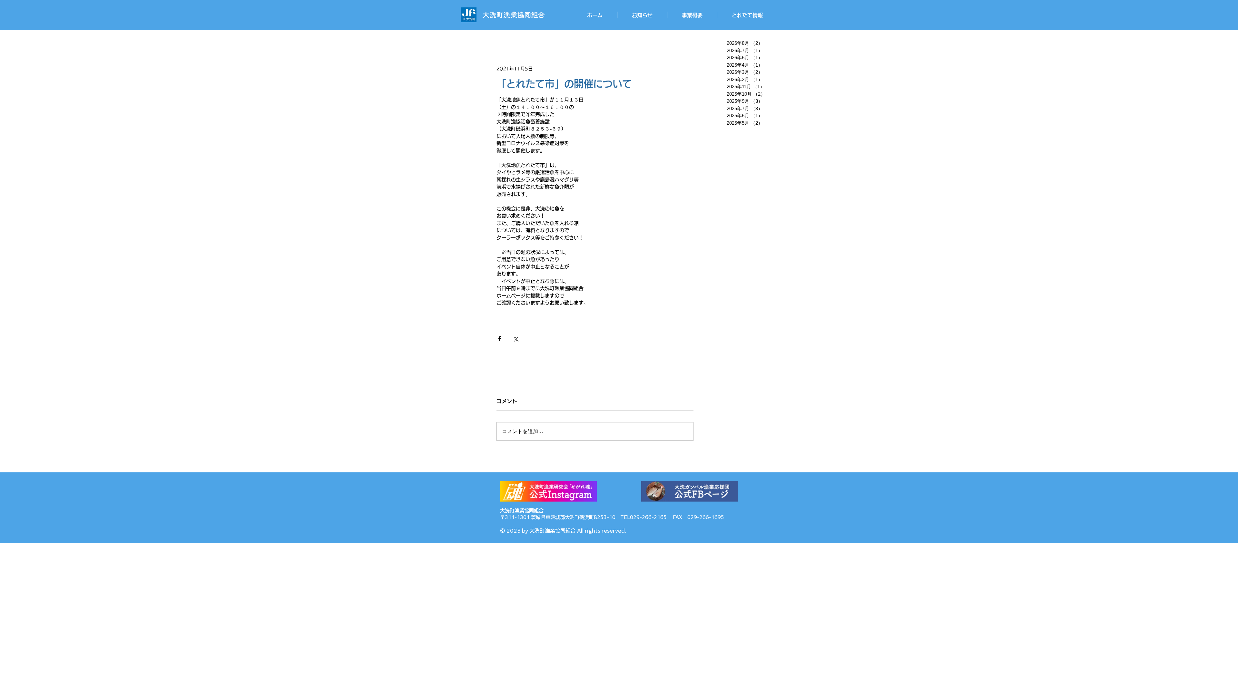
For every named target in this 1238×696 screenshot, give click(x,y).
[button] (692, 15)
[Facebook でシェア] (499, 338)
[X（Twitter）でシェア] (515, 338)
